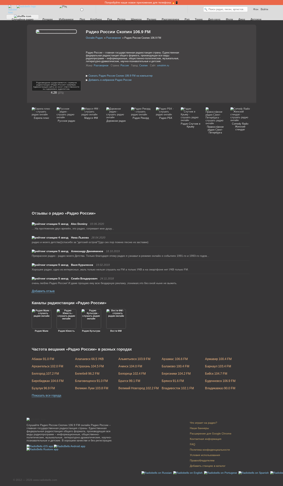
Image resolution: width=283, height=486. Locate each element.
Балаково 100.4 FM (175, 366)
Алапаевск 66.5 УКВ (89, 359)
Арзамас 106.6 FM (175, 359)
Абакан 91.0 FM (43, 359)
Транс (199, 19)
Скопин (143, 65)
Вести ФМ (116, 331)
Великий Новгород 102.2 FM (138, 388)
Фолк (229, 19)
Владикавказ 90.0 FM (220, 388)
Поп (82, 19)
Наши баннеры (199, 428)
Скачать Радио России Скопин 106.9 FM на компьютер (120, 75)
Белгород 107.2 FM (45, 373)
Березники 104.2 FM (176, 373)
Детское (255, 19)
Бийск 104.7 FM (216, 373)
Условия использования (205, 455)
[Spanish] (254, 472)
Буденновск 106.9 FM (220, 381)
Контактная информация (205, 438)
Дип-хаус (214, 19)
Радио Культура (91, 331)
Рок (109, 19)
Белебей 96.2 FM (87, 373)
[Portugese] (221, 472)
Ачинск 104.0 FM (130, 366)
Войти (264, 9)
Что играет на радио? (203, 422)
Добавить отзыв (43, 291)
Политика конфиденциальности (210, 449)
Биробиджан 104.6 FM (48, 381)
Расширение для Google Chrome (210, 433)
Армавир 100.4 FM (218, 359)
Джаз (241, 19)
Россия (125, 65)
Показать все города (46, 395)
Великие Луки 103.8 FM (91, 388)
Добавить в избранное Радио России (110, 79)
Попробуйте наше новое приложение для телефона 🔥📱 (141, 2)
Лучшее (47, 19)
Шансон (136, 19)
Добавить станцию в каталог (207, 465)
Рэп (187, 19)
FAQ (192, 444)
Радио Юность (66, 331)
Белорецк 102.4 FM (132, 373)
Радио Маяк (41, 331)
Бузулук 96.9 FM (43, 388)
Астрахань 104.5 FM (89, 366)
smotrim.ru (163, 65)
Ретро (121, 19)
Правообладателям (202, 460)
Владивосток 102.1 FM (178, 388)
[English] (188, 472)
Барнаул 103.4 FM (218, 366)
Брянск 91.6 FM (173, 381)
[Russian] (157, 472)
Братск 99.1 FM (129, 381)
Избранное (66, 19)
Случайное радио (22, 18)
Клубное (96, 19)
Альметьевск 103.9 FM (134, 359)
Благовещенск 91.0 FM (91, 381)
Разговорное (170, 19)
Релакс (151, 19)
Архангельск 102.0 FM (47, 366)
